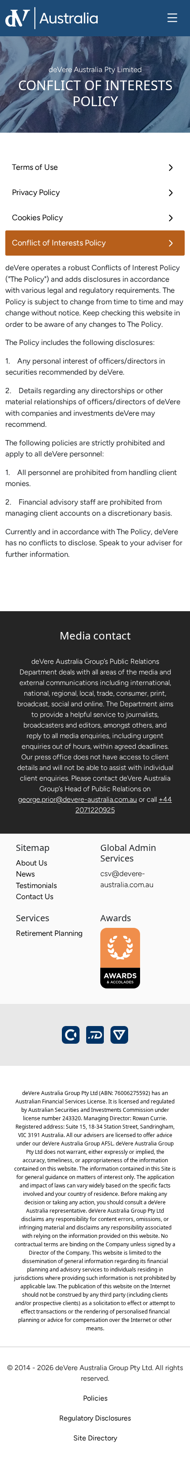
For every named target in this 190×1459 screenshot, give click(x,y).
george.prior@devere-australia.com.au (77, 799)
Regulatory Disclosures (95, 1418)
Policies (95, 1398)
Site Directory (95, 1438)
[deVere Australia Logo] (51, 17)
